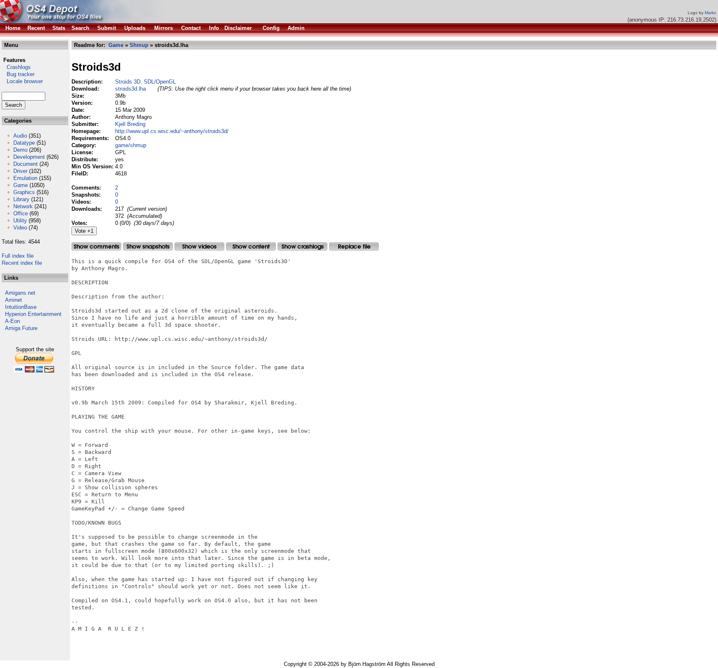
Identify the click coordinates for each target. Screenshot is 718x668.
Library (21, 199)
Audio (20, 136)
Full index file (18, 256)
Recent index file (22, 263)
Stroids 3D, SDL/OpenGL (145, 82)
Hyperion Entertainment (33, 314)
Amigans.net (20, 293)
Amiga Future (21, 328)
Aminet (13, 300)
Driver (20, 171)
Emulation (25, 178)
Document (25, 164)
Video (20, 227)
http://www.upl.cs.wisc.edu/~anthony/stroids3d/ (172, 131)
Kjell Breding (130, 124)
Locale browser (22, 81)
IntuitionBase (21, 307)
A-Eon (12, 321)
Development (29, 157)
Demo (20, 150)
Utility (20, 220)
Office (20, 213)
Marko (710, 12)
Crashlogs (16, 67)
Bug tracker (18, 74)
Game (20, 185)
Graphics (24, 192)
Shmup (139, 45)
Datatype (24, 143)
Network (23, 206)
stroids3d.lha (130, 89)
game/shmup (130, 145)
